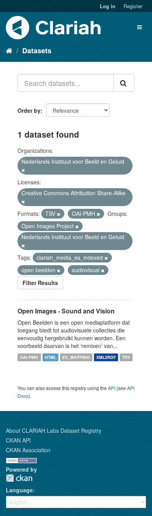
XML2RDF (106, 357)
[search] (123, 83)
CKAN (19, 478)
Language (19, 490)
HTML (50, 357)
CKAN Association (28, 450)
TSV (126, 357)
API (111, 388)
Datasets (36, 50)
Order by (29, 110)
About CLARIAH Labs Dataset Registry (53, 430)
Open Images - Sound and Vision (66, 310)
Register (133, 6)
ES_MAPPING (76, 357)
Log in (107, 6)
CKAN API (18, 440)
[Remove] (23, 170)
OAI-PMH (29, 357)
